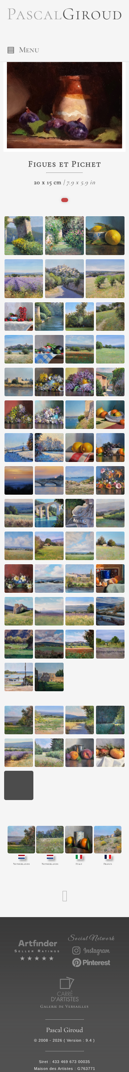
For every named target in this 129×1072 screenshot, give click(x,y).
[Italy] (79, 839)
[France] (107, 839)
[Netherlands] (21, 839)
